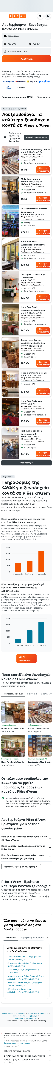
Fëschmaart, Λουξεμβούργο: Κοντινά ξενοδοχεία (23, 971)
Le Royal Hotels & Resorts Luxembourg (34, 210)
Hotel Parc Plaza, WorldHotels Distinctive (33, 243)
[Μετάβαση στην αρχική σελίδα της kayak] (17, 16)
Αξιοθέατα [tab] (11, 937)
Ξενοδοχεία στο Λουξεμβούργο (25, 1016)
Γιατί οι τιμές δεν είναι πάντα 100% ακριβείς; (21, 1061)
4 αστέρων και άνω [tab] (13, 694)
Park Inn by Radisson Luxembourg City (31, 432)
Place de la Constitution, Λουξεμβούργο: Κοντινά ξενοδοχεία (24, 984)
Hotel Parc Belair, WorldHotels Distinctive (33, 309)
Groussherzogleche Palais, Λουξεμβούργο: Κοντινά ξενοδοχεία (25, 964)
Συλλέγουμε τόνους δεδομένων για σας (24, 1055)
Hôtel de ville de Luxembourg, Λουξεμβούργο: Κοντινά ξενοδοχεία (23, 990)
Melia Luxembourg (30, 179)
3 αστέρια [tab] (32, 694)
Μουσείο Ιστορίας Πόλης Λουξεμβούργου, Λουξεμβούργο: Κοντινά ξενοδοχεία (26, 977)
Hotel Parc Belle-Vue (31, 401)
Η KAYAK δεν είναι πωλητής (18, 1051)
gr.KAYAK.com (7, 1013)
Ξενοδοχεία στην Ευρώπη (38, 1013)
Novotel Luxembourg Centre (35, 149)
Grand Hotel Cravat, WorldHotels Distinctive (33, 342)
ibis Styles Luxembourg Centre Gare (33, 276)
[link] (26, 658)
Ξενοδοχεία (20, 1013)
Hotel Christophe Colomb (34, 372)
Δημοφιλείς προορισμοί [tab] (32, 937)
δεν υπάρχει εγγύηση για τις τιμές (17, 1043)
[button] (5, 16)
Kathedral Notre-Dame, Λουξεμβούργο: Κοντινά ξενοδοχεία (24, 958)
